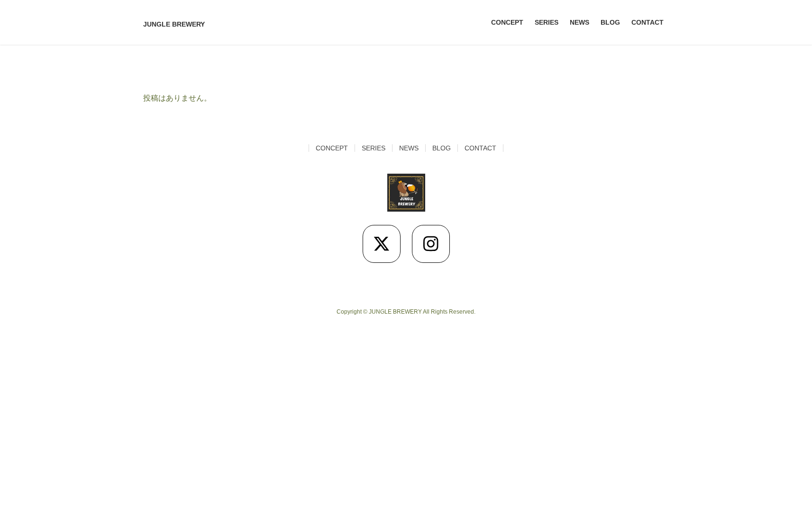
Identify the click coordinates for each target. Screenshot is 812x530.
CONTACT (480, 148)
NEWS (409, 148)
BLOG (441, 148)
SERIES (373, 148)
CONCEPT (332, 148)
